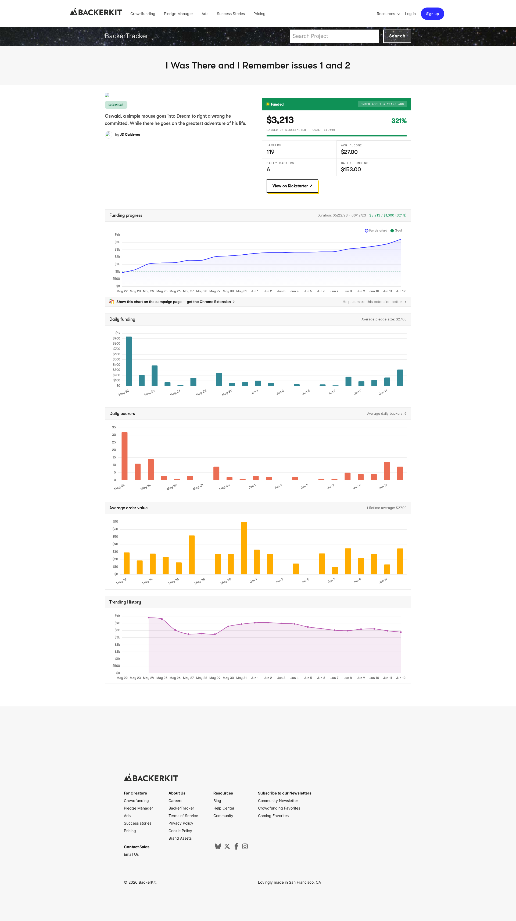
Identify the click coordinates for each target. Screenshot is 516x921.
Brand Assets (180, 838)
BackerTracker (126, 36)
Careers (175, 800)
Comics (116, 105)
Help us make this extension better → (375, 301)
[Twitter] (227, 848)
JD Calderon (130, 134)
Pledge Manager (178, 13)
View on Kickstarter (290, 185)
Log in (410, 13)
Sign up (432, 14)
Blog (217, 800)
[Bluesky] (218, 848)
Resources (386, 13)
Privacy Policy (181, 823)
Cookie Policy (180, 830)
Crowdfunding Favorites (279, 808)
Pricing (259, 13)
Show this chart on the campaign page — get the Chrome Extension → (175, 301)
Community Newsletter (278, 800)
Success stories (137, 823)
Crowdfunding (142, 13)
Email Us (131, 854)
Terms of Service (183, 815)
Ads (205, 13)
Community (223, 815)
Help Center (223, 808)
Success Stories (231, 13)
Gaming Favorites (273, 815)
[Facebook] (236, 848)
